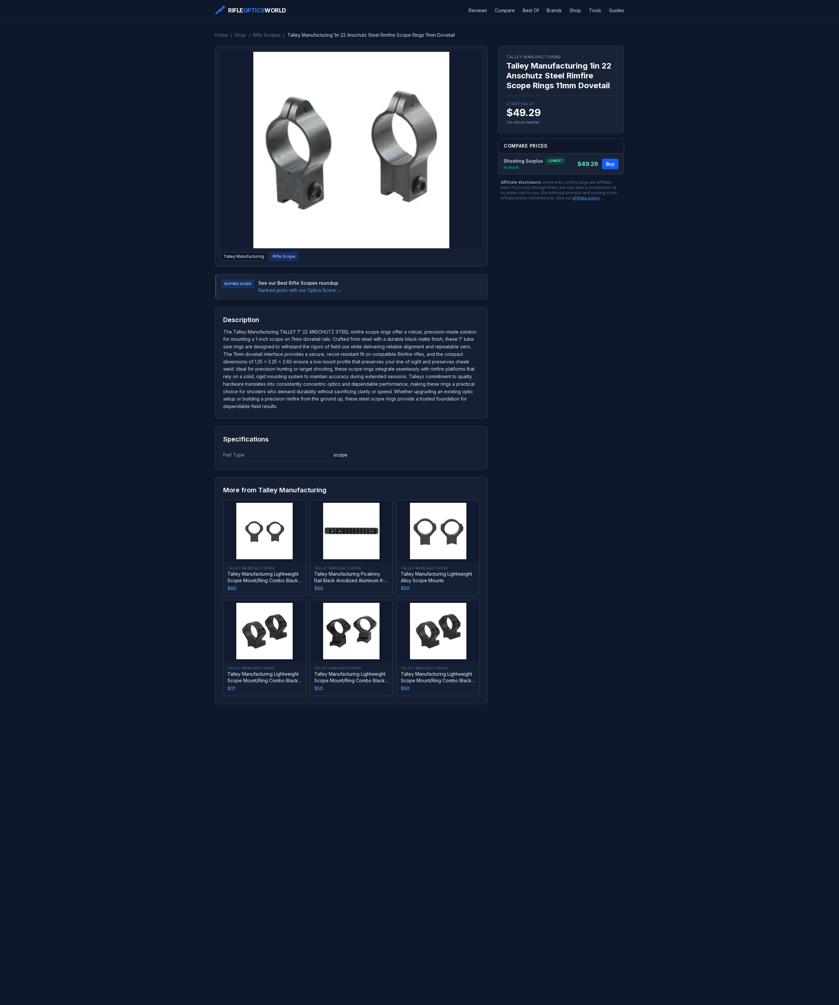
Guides (616, 10)
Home (221, 35)
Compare (505, 10)
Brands (554, 10)
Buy (610, 164)
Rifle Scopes (267, 35)
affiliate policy (585, 197)
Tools (595, 10)
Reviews (478, 10)
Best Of (531, 10)
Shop (575, 10)
